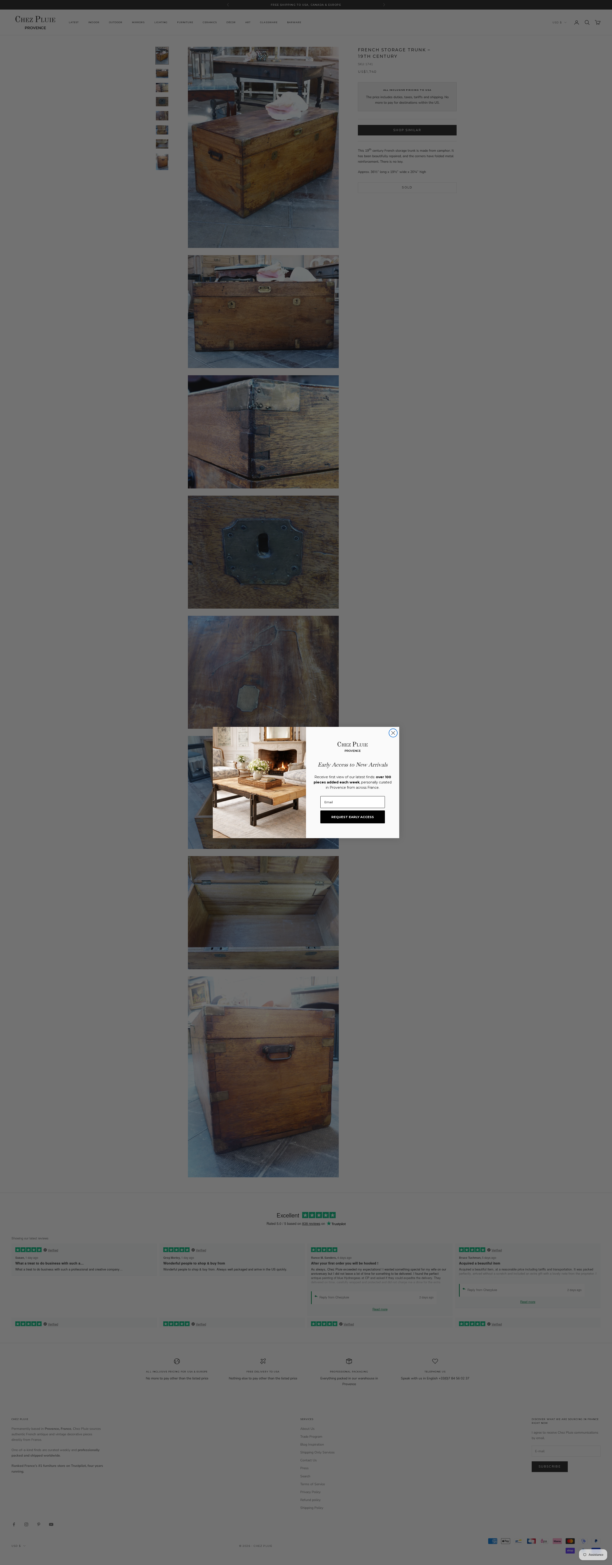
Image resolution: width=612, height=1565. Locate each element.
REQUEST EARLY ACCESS (352, 817)
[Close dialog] (393, 733)
